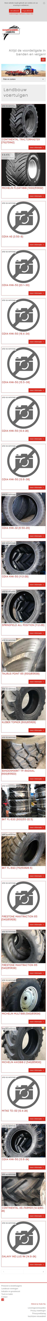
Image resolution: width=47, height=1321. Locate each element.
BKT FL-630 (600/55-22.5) (17, 819)
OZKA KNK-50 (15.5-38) (16, 382)
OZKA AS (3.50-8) (12, 236)
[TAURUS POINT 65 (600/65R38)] (23, 655)
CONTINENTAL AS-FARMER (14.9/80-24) (22, 1209)
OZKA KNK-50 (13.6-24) (15, 1159)
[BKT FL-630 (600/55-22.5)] (23, 800)
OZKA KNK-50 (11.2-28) (15, 576)
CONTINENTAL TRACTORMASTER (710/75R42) (20, 141)
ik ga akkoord (27, 11)
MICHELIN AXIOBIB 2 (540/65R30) (21, 1062)
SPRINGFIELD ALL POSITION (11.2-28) (23, 625)
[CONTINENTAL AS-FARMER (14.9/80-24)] (23, 1189)
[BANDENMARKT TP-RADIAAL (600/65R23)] (23, 752)
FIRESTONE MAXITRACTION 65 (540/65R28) (19, 918)
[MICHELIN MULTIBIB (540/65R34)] (23, 995)
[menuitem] (11, 1286)
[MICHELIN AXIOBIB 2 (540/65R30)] (23, 1043)
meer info (29, 14)
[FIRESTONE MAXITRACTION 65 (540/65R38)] (23, 946)
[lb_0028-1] (23, 606)
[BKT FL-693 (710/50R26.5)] (23, 849)
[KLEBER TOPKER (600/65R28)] (23, 703)
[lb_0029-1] (23, 558)
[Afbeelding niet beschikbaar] (23, 218)
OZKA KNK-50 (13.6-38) (16, 479)
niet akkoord (14, 11)
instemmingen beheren (17, 14)
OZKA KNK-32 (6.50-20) (16, 528)
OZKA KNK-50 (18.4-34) (15, 333)
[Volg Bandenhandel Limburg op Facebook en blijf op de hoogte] (23, 1299)
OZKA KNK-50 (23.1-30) (15, 285)
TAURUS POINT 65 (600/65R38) (20, 673)
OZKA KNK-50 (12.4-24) (15, 430)
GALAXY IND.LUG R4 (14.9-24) (19, 1256)
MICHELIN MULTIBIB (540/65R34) (21, 1013)
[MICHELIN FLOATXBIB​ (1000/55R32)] (23, 169)
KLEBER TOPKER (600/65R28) (19, 722)
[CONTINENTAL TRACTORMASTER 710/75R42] (23, 121)
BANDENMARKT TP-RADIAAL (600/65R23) (18, 772)
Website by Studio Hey (38, 1304)
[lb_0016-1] (23, 1140)
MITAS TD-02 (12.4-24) (15, 1110)
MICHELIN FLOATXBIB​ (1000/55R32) (22, 188)
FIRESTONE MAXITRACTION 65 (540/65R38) (19, 966)
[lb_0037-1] (23, 509)
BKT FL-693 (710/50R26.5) (17, 867)
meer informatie (36, 147)
